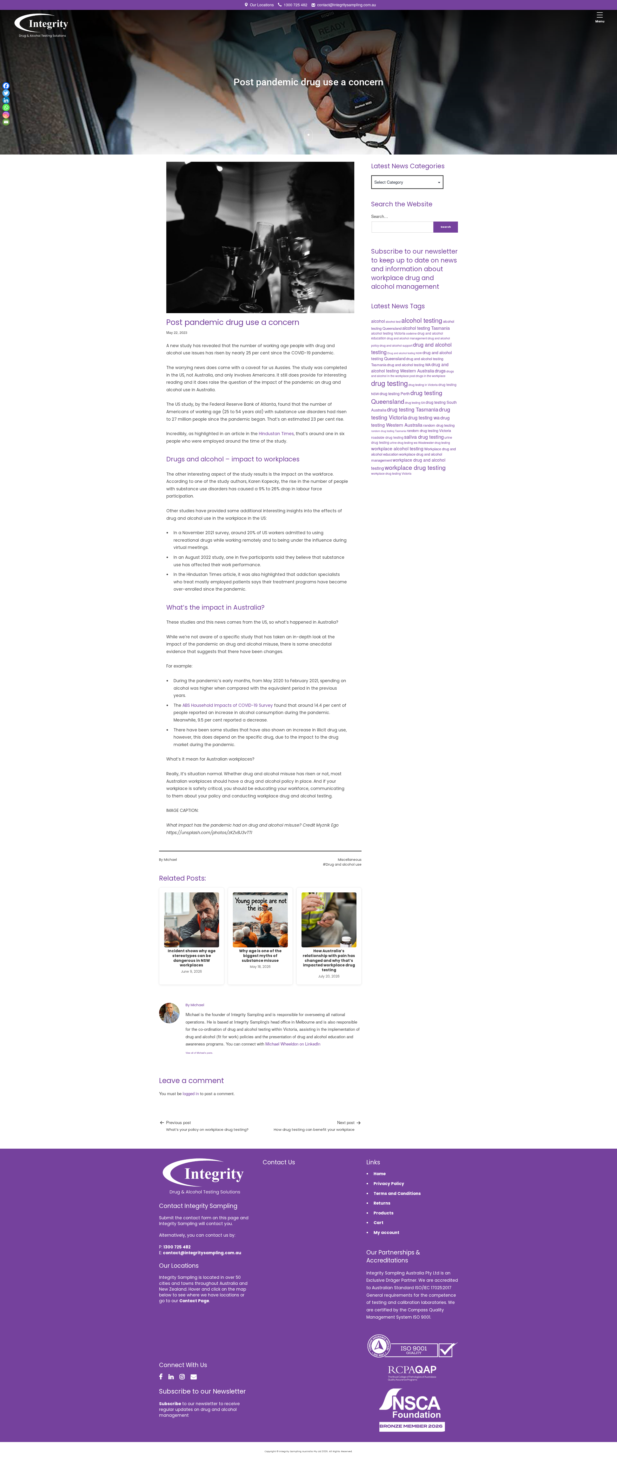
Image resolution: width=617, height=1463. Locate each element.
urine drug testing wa (403, 442)
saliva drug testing (424, 436)
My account (386, 1232)
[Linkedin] (6, 100)
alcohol (378, 321)
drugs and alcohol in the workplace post (412, 373)
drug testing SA (415, 402)
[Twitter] (6, 93)
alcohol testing (421, 320)
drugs (440, 370)
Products (384, 1213)
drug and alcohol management (407, 338)
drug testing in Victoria (423, 385)
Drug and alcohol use (344, 864)
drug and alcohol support (396, 345)
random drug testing (439, 425)
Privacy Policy (389, 1184)
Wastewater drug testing (434, 442)
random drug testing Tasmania (388, 431)
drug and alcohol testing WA (409, 364)
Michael (170, 859)
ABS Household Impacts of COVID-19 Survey (227, 705)
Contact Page (194, 1301)
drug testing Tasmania (412, 409)
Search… (379, 216)
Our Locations (262, 4)
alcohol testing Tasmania (426, 328)
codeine (411, 333)
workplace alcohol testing (397, 448)
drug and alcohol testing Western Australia (410, 367)
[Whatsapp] (6, 107)
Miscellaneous (350, 859)
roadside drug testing (387, 437)
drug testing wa (424, 417)
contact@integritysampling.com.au (346, 4)
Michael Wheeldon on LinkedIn (292, 1044)
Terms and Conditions (397, 1193)
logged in (191, 1093)
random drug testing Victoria (429, 430)
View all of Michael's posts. (199, 1052)
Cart (378, 1223)
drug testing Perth (395, 393)
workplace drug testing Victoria (391, 473)
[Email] (6, 122)
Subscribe (170, 1404)
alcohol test (393, 321)
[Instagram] (6, 114)
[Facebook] (6, 85)
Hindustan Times (276, 434)
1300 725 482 (295, 4)
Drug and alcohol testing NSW (404, 353)
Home (380, 1174)
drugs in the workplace (430, 376)
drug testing (389, 383)
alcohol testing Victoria (388, 333)
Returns (382, 1203)
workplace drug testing (415, 467)
